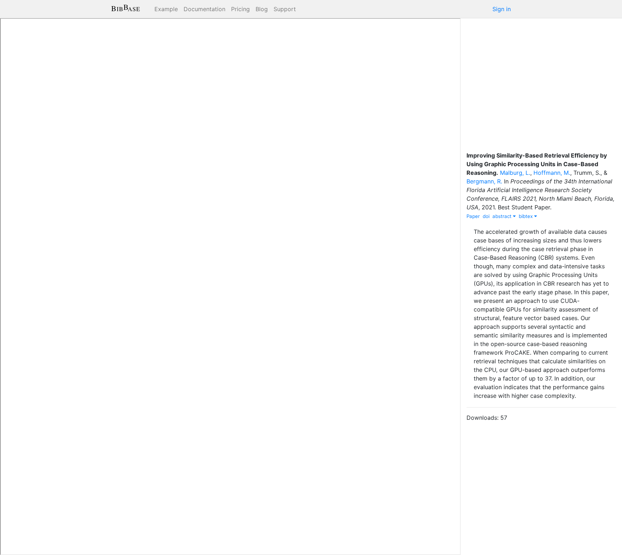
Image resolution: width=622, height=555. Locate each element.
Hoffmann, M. (551, 172)
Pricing (240, 9)
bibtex (526, 216)
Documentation (204, 9)
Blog (262, 9)
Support (285, 9)
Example (166, 9)
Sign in (501, 9)
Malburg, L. (515, 172)
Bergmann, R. (484, 181)
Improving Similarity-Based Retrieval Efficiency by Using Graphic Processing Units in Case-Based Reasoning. (536, 164)
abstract (502, 216)
